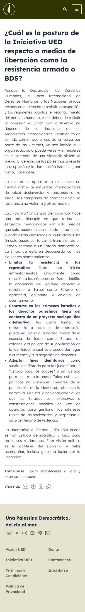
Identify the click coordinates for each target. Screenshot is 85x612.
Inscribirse (58, 570)
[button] (65, 9)
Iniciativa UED (19, 560)
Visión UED (16, 549)
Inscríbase (14, 471)
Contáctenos (59, 560)
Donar (53, 549)
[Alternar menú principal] (77, 9)
